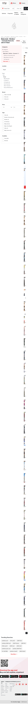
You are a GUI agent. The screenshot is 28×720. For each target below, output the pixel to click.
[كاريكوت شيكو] (25, 294)
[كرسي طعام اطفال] (25, 196)
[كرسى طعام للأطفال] (25, 564)
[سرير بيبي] (25, 392)
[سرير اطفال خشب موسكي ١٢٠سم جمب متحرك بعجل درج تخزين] (25, 331)
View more (5, 61)
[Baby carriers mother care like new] (25, 245)
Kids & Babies (7, 36)
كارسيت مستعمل (13, 651)
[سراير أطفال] (25, 441)
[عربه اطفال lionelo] (25, 122)
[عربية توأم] (25, 502)
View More (13, 654)
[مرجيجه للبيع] (25, 72)
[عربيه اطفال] (25, 625)
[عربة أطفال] (25, 134)
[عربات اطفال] (25, 576)
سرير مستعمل (5, 640)
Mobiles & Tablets (16, 13)
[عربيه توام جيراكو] (25, 282)
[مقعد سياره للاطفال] (25, 98)
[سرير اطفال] (25, 404)
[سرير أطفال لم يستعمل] (25, 306)
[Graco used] (25, 269)
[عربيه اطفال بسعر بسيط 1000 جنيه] (25, 368)
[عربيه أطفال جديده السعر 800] (25, 552)
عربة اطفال (23, 643)
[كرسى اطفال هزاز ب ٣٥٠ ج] (25, 208)
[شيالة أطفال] (25, 429)
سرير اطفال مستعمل (6, 643)
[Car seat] (25, 539)
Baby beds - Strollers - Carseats (16, 36)
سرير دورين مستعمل (6, 648)
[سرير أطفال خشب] (25, 380)
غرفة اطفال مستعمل (17, 648)
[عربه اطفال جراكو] (25, 527)
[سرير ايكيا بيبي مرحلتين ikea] (25, 233)
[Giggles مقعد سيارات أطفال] (25, 257)
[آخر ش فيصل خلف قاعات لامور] (25, 147)
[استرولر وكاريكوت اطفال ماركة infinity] (25, 85)
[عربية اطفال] (25, 601)
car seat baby (5, 651)
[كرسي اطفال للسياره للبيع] (25, 417)
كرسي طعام (4, 646)
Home (2, 36)
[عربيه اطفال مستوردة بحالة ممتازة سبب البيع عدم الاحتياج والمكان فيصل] (25, 588)
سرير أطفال (12, 646)
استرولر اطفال (22, 651)
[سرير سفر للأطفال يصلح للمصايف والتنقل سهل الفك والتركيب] (25, 318)
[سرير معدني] (25, 453)
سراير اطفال (19, 646)
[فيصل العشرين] (25, 515)
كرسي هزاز (12, 640)
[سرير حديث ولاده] (25, 60)
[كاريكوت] (25, 490)
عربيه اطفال (19, 640)
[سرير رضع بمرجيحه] (25, 220)
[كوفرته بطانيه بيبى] (25, 159)
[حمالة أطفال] (25, 478)
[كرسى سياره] (25, 343)
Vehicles (4, 13)
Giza (24, 36)
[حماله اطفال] (25, 613)
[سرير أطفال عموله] (25, 110)
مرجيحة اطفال (16, 643)
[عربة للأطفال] (25, 355)
